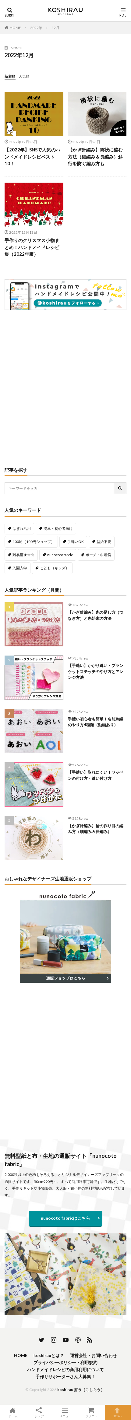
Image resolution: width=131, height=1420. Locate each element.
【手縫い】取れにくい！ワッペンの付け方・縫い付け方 (95, 775)
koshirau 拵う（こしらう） (81, 1389)
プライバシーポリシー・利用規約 (65, 1362)
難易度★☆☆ (23, 554)
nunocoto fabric (60, 554)
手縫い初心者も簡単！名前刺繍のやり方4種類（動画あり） (95, 721)
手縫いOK (75, 541)
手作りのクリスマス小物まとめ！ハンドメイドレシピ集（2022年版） (32, 247)
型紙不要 (104, 541)
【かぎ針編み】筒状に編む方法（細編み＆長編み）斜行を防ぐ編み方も (95, 156)
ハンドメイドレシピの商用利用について (65, 1369)
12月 (55, 27)
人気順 (24, 76)
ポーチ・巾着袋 (98, 554)
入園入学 (19, 568)
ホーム (13, 1416)
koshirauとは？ (49, 1355)
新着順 (10, 76)
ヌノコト (92, 1416)
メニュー (65, 1416)
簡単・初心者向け (58, 528)
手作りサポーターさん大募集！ (65, 1376)
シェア (39, 1416)
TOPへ (118, 1416)
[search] (120, 488)
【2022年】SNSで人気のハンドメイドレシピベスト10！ (32, 156)
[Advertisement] (65, 388)
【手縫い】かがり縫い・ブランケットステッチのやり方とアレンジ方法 (95, 671)
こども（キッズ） (54, 568)
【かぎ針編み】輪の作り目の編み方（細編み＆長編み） (95, 828)
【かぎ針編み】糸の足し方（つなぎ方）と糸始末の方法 (95, 615)
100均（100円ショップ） (33, 541)
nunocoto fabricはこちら (65, 1218)
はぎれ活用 (21, 528)
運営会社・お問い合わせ (93, 1355)
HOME (15, 27)
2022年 (36, 27)
